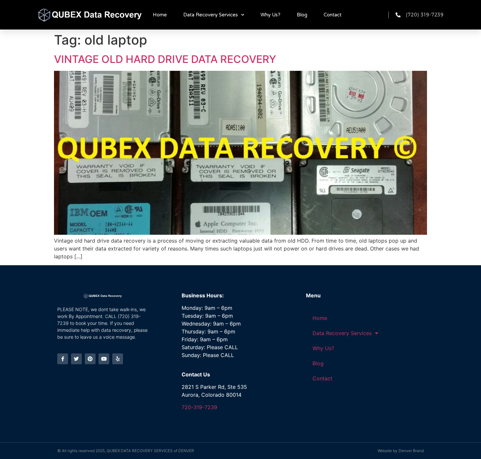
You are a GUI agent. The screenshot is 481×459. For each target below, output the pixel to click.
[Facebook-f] (62, 358)
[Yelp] (117, 358)
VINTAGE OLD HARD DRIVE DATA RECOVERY (165, 59)
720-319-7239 (199, 407)
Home (160, 15)
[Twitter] (76, 358)
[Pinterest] (90, 358)
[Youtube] (103, 358)
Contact (333, 15)
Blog (302, 15)
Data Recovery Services (210, 15)
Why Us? (270, 15)
